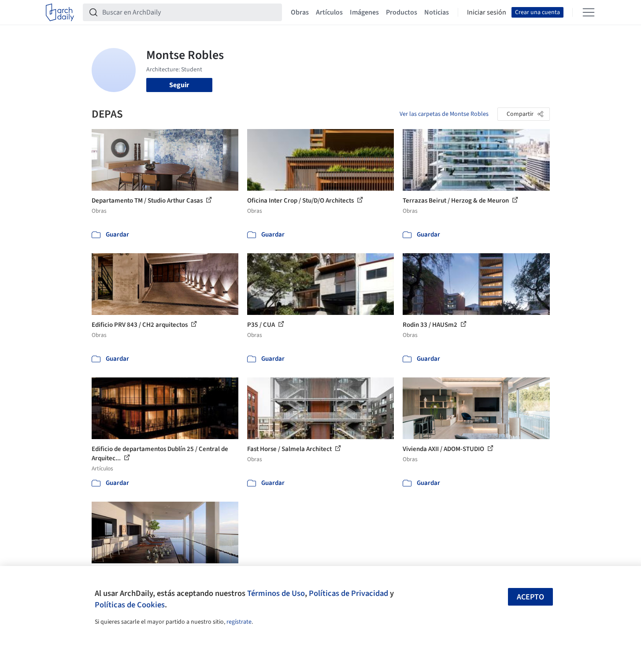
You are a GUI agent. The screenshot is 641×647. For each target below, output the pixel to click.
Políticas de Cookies (130, 604)
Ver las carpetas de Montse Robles (444, 114)
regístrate (239, 621)
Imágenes (364, 12)
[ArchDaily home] (60, 12)
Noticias (436, 12)
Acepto (530, 597)
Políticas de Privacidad (348, 593)
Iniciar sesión (486, 12)
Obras (300, 12)
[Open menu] (589, 12)
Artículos (329, 12)
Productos (401, 12)
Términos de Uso (276, 593)
